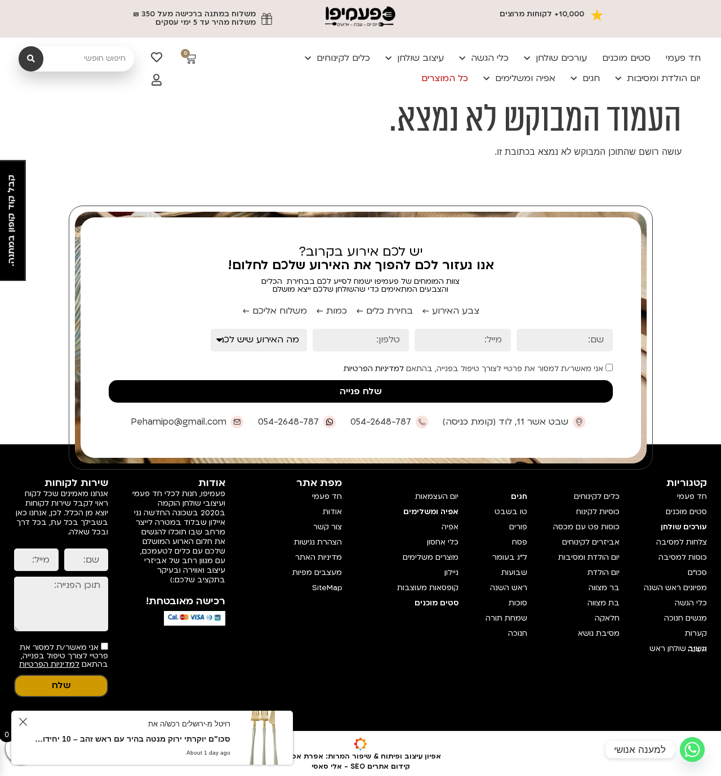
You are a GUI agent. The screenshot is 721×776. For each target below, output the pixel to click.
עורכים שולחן (561, 58)
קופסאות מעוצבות (428, 588)
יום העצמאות (437, 497)
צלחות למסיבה (681, 542)
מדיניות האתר (318, 557)
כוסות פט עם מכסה (586, 527)
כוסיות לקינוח (598, 512)
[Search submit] (31, 59)
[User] (156, 80)
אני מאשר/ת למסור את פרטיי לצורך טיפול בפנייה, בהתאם (475, 368)
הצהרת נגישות (318, 542)
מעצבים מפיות (317, 573)
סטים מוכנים (626, 58)
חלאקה (607, 618)
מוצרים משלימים (431, 557)
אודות (332, 512)
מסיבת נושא (599, 633)
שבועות (514, 573)
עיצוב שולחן (420, 58)
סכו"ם (697, 573)
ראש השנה (508, 588)
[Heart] (156, 57)
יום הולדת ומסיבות (663, 78)
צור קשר (327, 527)
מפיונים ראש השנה (675, 588)
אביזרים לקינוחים (591, 542)
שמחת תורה (506, 618)
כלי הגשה (490, 58)
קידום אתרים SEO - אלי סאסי (360, 766)
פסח (519, 542)
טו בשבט (511, 512)
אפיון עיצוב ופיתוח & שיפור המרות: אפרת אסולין (361, 756)
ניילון (451, 573)
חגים (591, 78)
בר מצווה (604, 588)
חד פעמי (683, 58)
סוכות (518, 603)
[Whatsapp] (692, 749)
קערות (696, 633)
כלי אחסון (443, 542)
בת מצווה (604, 603)
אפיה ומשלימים (525, 78)
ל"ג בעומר (509, 557)
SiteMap (327, 588)
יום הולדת (604, 573)
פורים (518, 527)
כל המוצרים (444, 78)
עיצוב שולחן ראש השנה (678, 649)
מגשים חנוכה (685, 618)
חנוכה (517, 633)
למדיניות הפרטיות (374, 369)
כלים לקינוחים (343, 58)
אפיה (450, 527)
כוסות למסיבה (682, 557)
